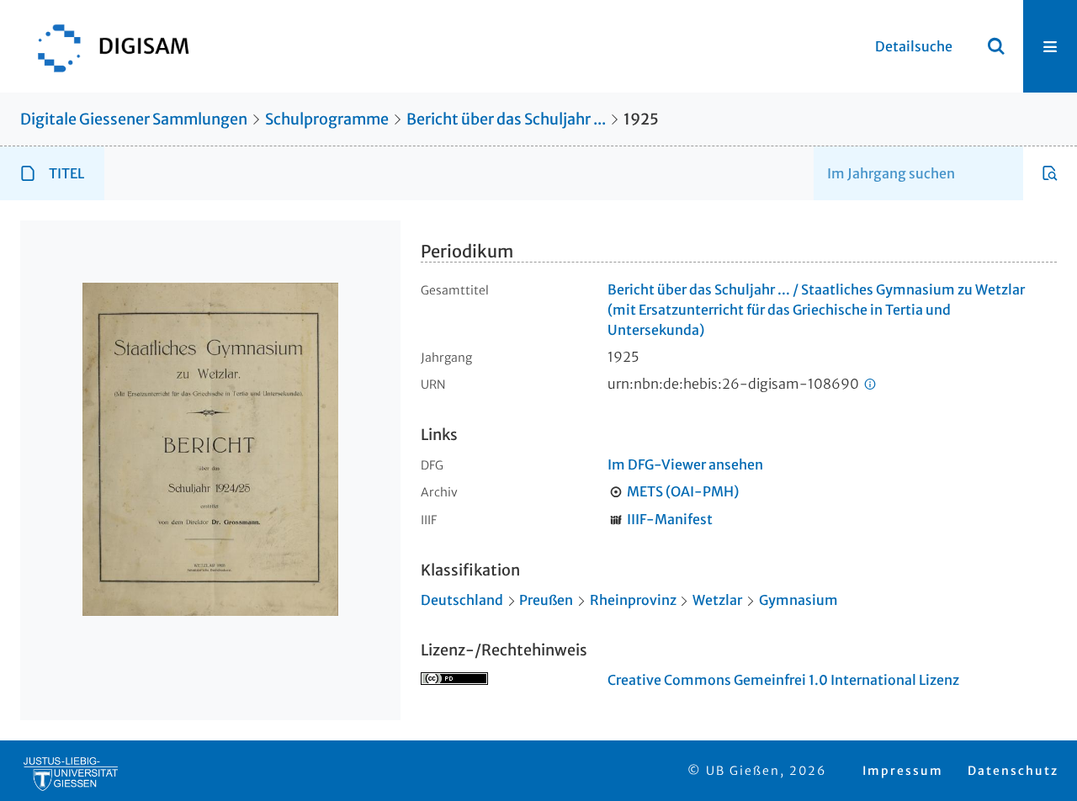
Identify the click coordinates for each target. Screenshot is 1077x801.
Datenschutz (1013, 770)
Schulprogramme (327, 119)
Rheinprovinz (633, 599)
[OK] (996, 46)
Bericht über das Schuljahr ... (506, 119)
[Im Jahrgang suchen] (1050, 173)
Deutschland (462, 599)
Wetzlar (717, 599)
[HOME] (105, 46)
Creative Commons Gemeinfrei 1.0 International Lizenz (783, 679)
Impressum (902, 770)
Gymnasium (798, 599)
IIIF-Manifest (670, 519)
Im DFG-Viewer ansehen (685, 464)
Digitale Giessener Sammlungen (133, 119)
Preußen (546, 599)
